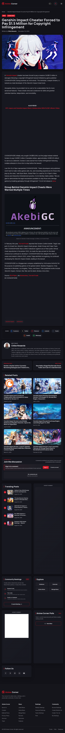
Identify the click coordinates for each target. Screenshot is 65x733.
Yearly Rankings (39, 713)
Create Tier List (56, 713)
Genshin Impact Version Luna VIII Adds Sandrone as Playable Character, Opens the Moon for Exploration (17, 422)
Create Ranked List (57, 710)
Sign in (46, 467)
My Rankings (55, 715)
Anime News (41, 589)
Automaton (24, 275)
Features (21, 721)
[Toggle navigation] (61, 3)
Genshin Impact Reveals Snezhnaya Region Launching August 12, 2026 (46, 422)
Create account (55, 467)
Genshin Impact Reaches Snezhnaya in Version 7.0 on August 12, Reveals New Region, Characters (45, 397)
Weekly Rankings (39, 707)
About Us (4, 707)
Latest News (22, 707)
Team (3, 721)
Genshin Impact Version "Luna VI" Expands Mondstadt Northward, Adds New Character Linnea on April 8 (17, 448)
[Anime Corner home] (9, 3)
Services (4, 718)
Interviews (21, 718)
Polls (36, 715)
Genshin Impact (11, 75)
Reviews (21, 715)
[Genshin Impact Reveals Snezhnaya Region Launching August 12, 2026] (47, 411)
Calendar (54, 584)
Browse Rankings (56, 707)
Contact (4, 710)
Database (41, 584)
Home (3, 11)
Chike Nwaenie (12, 31)
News (4, 15)
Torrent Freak (23, 243)
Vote (60, 613)
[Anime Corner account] (55, 3)
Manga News (55, 589)
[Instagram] (15, 673)
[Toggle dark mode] (50, 4)
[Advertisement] (17, 626)
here (54, 181)
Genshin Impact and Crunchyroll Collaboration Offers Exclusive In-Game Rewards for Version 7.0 (16, 397)
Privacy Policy (5, 715)
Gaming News (11, 15)
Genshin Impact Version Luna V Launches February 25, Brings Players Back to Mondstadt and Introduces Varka (45, 448)
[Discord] (24, 673)
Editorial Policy (6, 713)
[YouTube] (19, 673)
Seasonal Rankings (40, 710)
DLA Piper (13, 275)
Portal (50, 729)
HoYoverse (20, 321)
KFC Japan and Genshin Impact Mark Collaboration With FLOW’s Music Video (33, 108)
